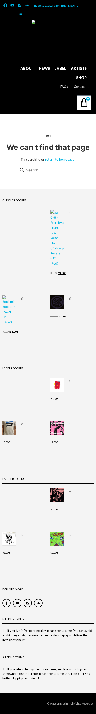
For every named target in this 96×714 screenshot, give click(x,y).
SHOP (81, 77)
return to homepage (60, 159)
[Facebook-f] (6, 603)
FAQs (64, 86)
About (27, 68)
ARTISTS (79, 68)
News (44, 68)
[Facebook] (5, 5)
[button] (21, 14)
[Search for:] (48, 170)
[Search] (22, 170)
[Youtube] (13, 5)
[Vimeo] (20, 5)
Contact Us (81, 86)
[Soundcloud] (27, 5)
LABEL (60, 68)
